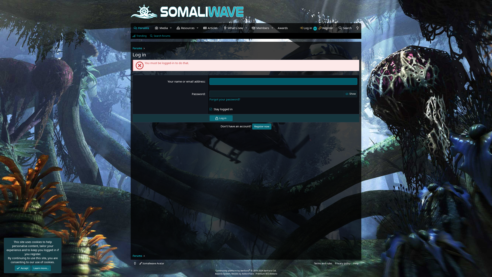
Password (198, 94)
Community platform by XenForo (246, 270)
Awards (283, 28)
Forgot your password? (224, 99)
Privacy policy (343, 263)
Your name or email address (186, 81)
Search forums (162, 36)
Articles (213, 28)
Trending (141, 36)
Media (164, 28)
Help (356, 263)
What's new (235, 28)
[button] (170, 28)
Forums (143, 28)
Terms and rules (323, 263)
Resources (187, 28)
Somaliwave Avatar (153, 263)
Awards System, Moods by (246, 273)
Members (262, 28)
